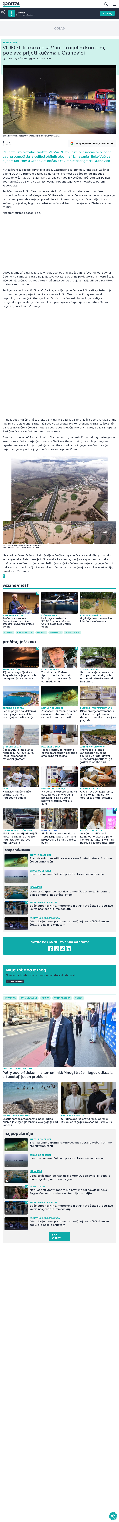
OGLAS (59, 28)
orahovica (55, 632)
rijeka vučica (72, 632)
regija (45, 998)
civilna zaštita (25, 632)
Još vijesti (56, 1237)
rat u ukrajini (28, 998)
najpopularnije (18, 1133)
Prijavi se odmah (14, 981)
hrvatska (10, 998)
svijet (78, 998)
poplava (8, 632)
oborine (41, 632)
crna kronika (62, 998)
